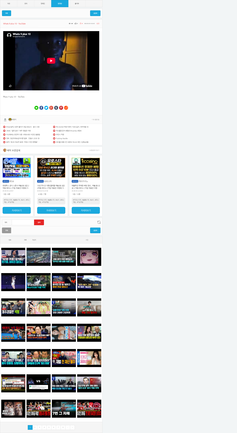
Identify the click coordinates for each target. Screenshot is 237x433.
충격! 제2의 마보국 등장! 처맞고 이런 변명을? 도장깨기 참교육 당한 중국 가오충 (23, 142)
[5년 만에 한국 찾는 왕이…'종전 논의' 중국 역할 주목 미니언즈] (89, 383)
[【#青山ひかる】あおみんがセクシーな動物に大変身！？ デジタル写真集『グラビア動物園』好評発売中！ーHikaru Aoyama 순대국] (64, 333)
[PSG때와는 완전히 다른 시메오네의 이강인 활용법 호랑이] (64, 409)
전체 (6, 230)
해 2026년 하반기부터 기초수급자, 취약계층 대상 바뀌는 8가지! (73, 127)
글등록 (95, 13)
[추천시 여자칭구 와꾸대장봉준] (13, 282)
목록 (6, 13)
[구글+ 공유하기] (51, 108)
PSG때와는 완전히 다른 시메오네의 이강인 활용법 (23, 134)
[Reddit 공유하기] (66, 108)
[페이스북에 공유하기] (41, 108)
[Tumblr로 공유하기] (56, 108)
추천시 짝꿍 (60, 134)
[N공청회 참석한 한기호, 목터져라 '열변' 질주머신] (13, 257)
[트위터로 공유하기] (46, 108)
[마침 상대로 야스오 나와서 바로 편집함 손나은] (39, 383)
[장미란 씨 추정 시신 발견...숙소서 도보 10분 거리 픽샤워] (39, 282)
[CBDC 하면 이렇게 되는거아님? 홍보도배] (64, 358)
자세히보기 (17, 210)
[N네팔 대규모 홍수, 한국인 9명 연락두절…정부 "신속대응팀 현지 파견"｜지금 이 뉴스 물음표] (64, 257)
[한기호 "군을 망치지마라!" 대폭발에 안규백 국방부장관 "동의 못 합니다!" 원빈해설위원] (39, 358)
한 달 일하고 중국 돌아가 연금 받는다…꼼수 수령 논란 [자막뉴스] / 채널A (23, 127)
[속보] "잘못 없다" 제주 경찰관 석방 (18, 131)
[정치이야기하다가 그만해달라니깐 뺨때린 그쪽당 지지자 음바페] (89, 282)
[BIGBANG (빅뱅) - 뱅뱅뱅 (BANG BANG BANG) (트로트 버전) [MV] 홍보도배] (13, 409)
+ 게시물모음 (95, 119)
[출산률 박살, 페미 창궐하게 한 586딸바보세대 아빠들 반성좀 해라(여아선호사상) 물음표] (89, 307)
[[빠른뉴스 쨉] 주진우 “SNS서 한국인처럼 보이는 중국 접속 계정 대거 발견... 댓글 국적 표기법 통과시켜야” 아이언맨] (13, 383)
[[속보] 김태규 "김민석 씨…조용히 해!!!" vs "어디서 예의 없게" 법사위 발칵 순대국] (39, 333)
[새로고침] (99, 222)
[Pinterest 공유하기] (61, 108)
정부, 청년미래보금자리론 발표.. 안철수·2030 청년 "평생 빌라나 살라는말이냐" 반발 (23, 138)
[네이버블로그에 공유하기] (36, 108)
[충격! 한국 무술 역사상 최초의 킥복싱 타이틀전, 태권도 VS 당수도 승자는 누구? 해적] (13, 333)
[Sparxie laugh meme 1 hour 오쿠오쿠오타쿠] (89, 257)
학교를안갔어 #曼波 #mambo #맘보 (68, 131)
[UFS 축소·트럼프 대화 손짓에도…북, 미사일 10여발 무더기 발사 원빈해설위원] (64, 383)
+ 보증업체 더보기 (94, 150)
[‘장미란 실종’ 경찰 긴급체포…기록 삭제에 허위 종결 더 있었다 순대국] (64, 307)
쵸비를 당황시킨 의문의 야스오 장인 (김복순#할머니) (73, 142)
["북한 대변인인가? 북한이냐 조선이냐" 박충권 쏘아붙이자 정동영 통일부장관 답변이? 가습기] (13, 358)
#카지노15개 (8, 200)
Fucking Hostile (62, 138)
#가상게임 (11, 202)
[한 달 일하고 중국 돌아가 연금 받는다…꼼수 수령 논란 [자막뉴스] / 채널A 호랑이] (64, 282)
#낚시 (23, 200)
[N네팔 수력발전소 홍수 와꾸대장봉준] (39, 257)
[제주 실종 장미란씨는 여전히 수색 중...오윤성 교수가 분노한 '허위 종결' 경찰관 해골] (89, 333)
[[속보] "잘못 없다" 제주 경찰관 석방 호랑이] (13, 307)
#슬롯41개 (16, 200)
